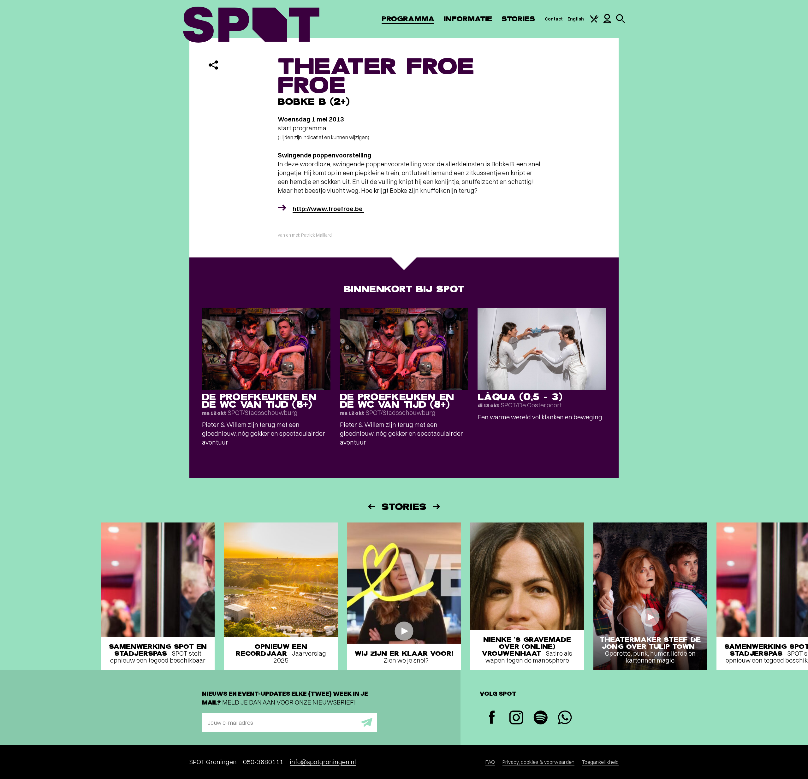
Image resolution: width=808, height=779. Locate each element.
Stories (518, 18)
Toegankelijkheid (600, 762)
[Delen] (213, 65)
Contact (554, 19)
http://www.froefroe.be (328, 209)
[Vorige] (371, 506)
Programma (408, 18)
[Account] (607, 22)
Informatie (468, 18)
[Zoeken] (620, 21)
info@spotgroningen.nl (323, 762)
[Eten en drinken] (594, 21)
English (575, 19)
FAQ (490, 762)
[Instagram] (516, 718)
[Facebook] (492, 718)
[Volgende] (437, 506)
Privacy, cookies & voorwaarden (538, 762)
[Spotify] (540, 718)
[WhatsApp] (565, 718)
